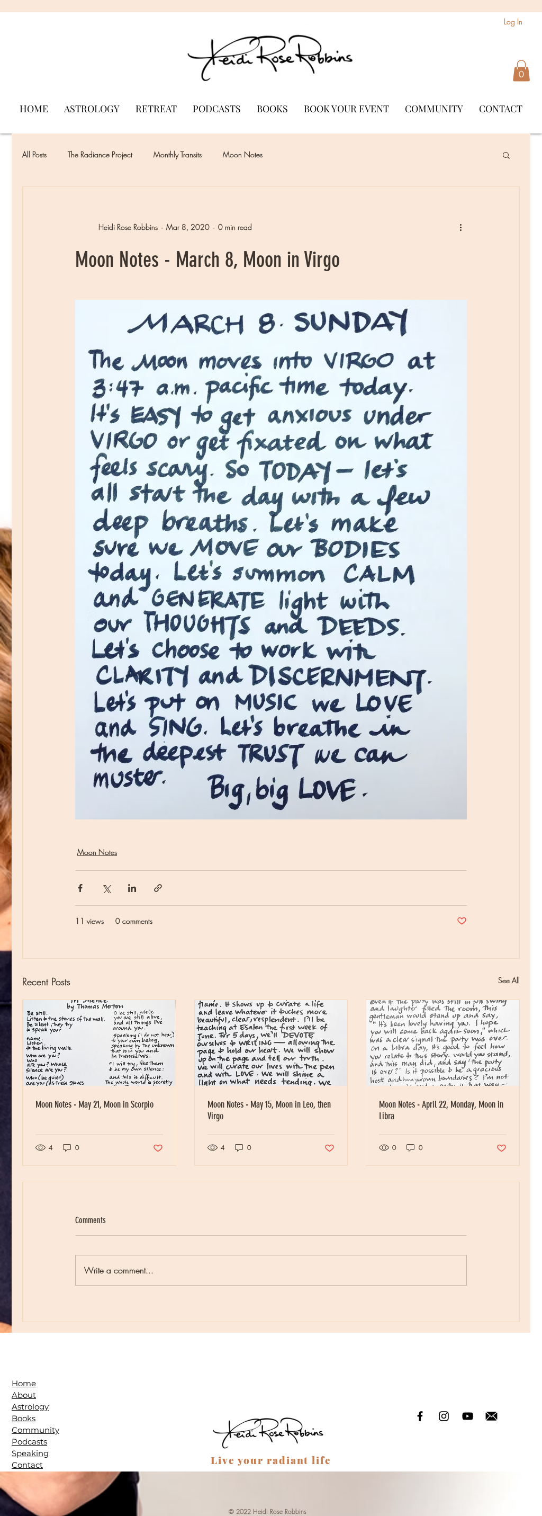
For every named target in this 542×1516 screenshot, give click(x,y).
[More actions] (460, 227)
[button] (521, 71)
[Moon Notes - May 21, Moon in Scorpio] (99, 1043)
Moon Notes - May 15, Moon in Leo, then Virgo (269, 1110)
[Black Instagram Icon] (443, 1416)
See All (509, 980)
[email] (491, 1416)
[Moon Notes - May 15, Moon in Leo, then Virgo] (271, 1043)
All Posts (34, 154)
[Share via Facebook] (80, 888)
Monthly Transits (177, 154)
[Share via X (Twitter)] (106, 888)
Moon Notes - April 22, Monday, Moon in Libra (441, 1110)
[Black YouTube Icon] (467, 1416)
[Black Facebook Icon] (420, 1416)
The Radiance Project (100, 154)
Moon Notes (243, 154)
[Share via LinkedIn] (132, 888)
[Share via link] (158, 888)
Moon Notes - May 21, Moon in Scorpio (94, 1104)
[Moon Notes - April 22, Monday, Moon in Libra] (442, 1043)
